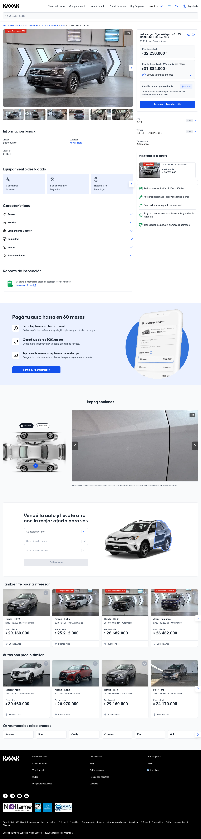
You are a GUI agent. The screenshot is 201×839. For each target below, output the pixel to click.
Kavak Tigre (76, 142)
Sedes (35, 777)
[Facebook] (5, 796)
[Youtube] (19, 796)
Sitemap (6, 825)
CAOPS (150, 763)
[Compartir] (188, 35)
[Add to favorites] (46, 592)
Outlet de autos (118, 6)
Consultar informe (24, 285)
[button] (186, 86)
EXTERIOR (27, 426)
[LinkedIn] (26, 796)
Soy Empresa (137, 6)
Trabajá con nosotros (99, 777)
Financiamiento (39, 763)
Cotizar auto (56, 562)
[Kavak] (11, 6)
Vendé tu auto (98, 6)
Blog (92, 763)
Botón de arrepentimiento (177, 822)
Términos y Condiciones (93, 822)
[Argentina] (169, 6)
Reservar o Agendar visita (167, 104)
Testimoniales (96, 756)
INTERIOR (43, 426)
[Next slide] (131, 68)
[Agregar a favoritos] (193, 35)
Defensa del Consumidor (152, 822)
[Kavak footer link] (11, 770)
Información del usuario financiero (122, 822)
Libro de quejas (154, 756)
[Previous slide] (4, 68)
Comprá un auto (77, 6)
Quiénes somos (97, 770)
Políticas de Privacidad (69, 822)
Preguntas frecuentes (42, 784)
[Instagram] (12, 796)
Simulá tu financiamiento (36, 369)
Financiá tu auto (56, 6)
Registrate (193, 6)
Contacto (94, 784)
